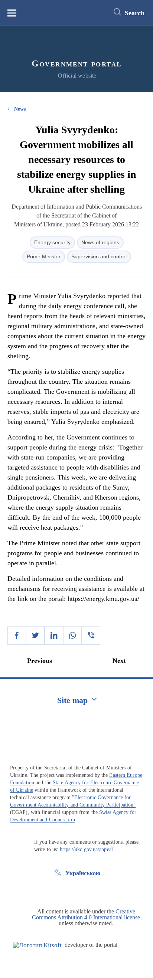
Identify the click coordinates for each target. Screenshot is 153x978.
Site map (72, 700)
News (20, 109)
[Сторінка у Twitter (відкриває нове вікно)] (57, 890)
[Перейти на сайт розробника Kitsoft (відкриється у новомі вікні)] (37, 945)
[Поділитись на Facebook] (17, 635)
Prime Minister (44, 256)
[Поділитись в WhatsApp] (72, 635)
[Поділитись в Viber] (91, 635)
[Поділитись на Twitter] (35, 635)
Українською (82, 873)
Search (134, 13)
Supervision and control (99, 256)
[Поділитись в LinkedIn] (54, 635)
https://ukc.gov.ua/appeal (86, 849)
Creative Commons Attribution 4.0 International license (86, 914)
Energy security (52, 242)
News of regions (100, 242)
